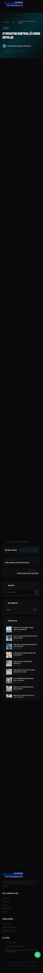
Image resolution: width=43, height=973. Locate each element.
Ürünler (5, 905)
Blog (13, 22)
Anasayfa (6, 22)
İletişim (5, 912)
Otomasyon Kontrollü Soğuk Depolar (17, 542)
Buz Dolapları (7, 924)
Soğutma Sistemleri (9, 930)
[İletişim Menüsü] (37, 955)
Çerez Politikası (30, 965)
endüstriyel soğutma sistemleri (19, 46)
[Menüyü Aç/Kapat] (37, 4)
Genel (6, 28)
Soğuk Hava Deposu (9, 927)
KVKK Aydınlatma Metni (15, 965)
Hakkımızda (6, 901)
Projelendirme (7, 908)
